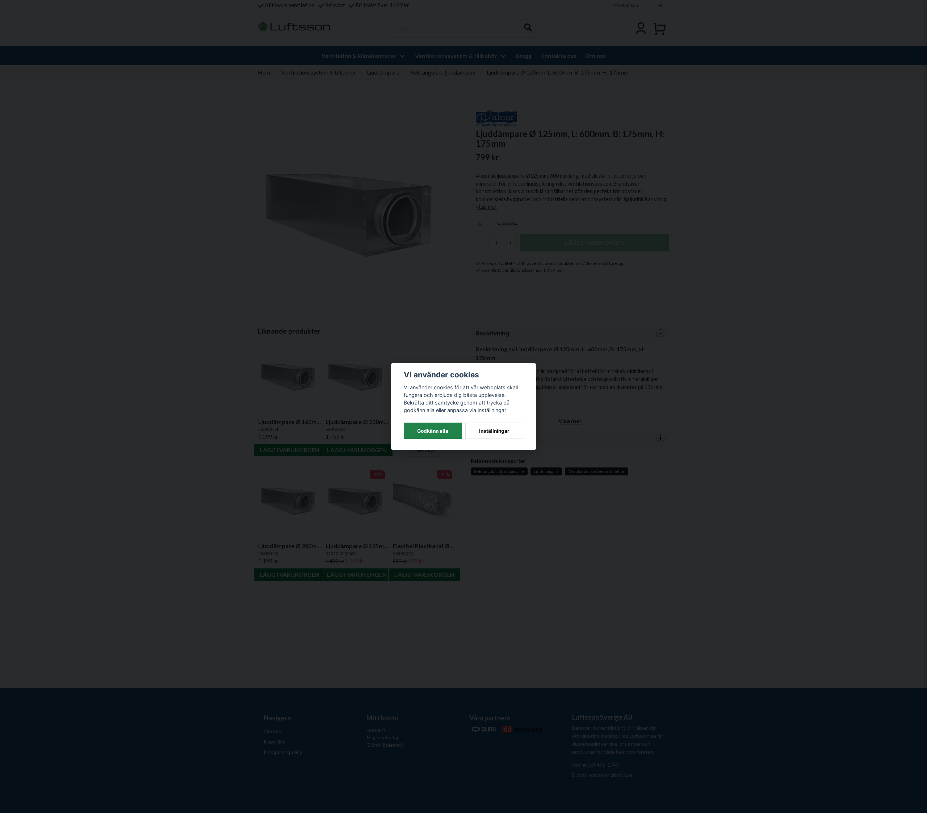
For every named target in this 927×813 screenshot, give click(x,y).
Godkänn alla (432, 431)
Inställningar (494, 431)
